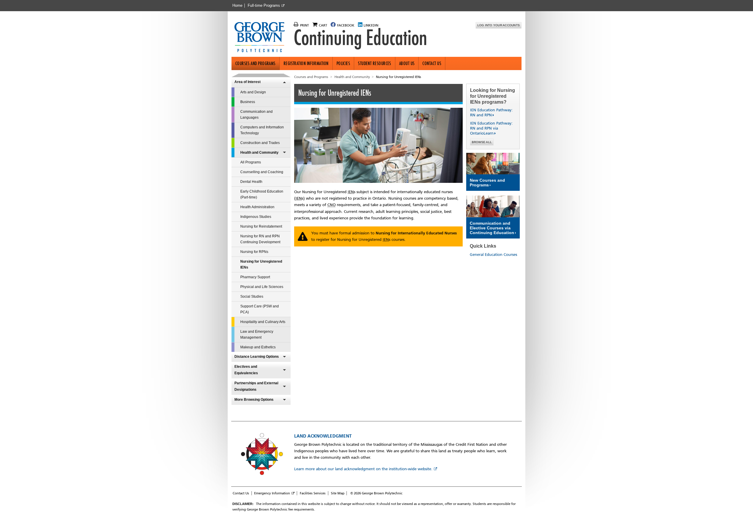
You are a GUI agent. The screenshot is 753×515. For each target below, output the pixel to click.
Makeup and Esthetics (258, 347)
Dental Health (251, 182)
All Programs (250, 162)
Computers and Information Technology (262, 130)
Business (247, 102)
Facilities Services (313, 493)
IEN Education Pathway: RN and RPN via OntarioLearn (491, 128)
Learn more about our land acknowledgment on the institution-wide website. (363, 468)
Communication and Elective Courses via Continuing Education (492, 228)
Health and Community (259, 152)
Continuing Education (360, 37)
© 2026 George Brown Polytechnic (376, 493)
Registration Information (306, 63)
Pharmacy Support (255, 277)
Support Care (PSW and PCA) (259, 309)
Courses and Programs (255, 63)
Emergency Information (272, 493)
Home (237, 6)
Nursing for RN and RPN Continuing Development (260, 239)
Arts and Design (253, 92)
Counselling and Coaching (261, 172)
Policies (343, 63)
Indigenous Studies (255, 217)
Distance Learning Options (256, 357)
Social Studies (251, 296)
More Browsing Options (254, 400)
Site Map (337, 493)
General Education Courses (493, 254)
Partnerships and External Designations (256, 386)
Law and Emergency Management (256, 334)
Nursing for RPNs (254, 252)
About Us (407, 63)
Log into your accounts (498, 25)
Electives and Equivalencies (246, 370)
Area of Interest (247, 82)
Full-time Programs (264, 6)
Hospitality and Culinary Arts (262, 322)
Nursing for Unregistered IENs (261, 264)
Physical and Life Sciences (261, 287)
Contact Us (431, 63)
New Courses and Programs (487, 182)
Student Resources (374, 63)
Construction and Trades (260, 143)
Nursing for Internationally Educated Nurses (416, 233)
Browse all (482, 142)
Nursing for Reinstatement (261, 226)
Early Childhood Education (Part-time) (261, 194)
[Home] (261, 37)
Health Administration (257, 207)
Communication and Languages (256, 115)
